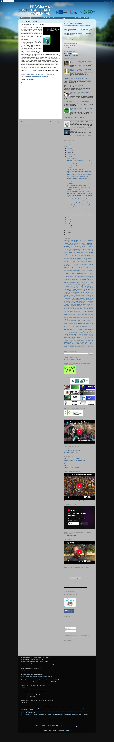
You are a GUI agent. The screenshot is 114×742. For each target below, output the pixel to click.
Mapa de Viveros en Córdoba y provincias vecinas (76, 101)
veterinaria (78, 345)
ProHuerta (86, 322)
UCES (65, 342)
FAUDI (78, 287)
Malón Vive (66, 304)
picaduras (85, 317)
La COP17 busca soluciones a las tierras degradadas (34, 676)
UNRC (86, 342)
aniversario (76, 246)
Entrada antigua (55, 122)
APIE (85, 246)
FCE (87, 287)
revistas (79, 331)
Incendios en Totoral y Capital (28, 663)
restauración (66, 331)
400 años (66, 240)
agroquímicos (84, 243)
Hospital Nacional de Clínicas (70, 296)
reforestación (71, 326)
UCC (92, 340)
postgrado (66, 320)
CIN (64, 259)
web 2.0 (82, 346)
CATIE (79, 255)
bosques (66, 254)
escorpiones (74, 282)
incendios (79, 298)
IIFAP (70, 298)
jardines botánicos (72, 301)
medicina (66, 305)
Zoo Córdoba (67, 348)
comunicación (72, 262)
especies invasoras (71, 284)
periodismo (66, 317)
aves (84, 249)
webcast (85, 346)
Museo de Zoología (73, 311)
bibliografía (91, 250)
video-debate (83, 345)
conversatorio (80, 269)
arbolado (91, 246)
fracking (87, 290)
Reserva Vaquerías (82, 329)
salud (69, 332)
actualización (70, 241)
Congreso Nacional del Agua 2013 (75, 169)
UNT (92, 342)
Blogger (68, 730)
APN (87, 246)
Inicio (42, 122)
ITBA (84, 299)
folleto (92, 289)
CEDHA (85, 255)
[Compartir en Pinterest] (53, 74)
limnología (81, 302)
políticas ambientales (89, 319)
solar (75, 335)
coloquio (91, 261)
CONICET (66, 265)
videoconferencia (90, 345)
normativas (84, 311)
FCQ (65, 289)
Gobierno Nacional (89, 293)
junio (68, 219)
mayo (68, 221)
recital (84, 323)
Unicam (78, 342)
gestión (91, 292)
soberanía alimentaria (88, 334)
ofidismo (66, 313)
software (71, 335)
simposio (81, 334)
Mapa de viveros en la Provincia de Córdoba (75, 359)
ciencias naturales (87, 258)
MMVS (69, 308)
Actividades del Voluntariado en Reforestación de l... (79, 209)
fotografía (81, 290)
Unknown (68, 47)
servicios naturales (68, 334)
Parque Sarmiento (89, 314)
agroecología (77, 243)
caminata (80, 254)
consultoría (81, 267)
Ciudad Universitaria (78, 259)
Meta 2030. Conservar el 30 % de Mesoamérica (32, 678)
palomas (79, 314)
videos (65, 346)
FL (86, 289)
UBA (87, 340)
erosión (69, 282)
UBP (89, 340)
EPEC (65, 282)
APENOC (81, 246)
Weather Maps (46, 725)
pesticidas (71, 317)
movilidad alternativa (88, 308)
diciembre (69, 148)
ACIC (85, 240)
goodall (65, 295)
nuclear (91, 311)
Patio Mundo (85, 315)
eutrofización (66, 286)
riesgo (83, 331)
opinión (76, 313)
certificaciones (66, 258)
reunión (76, 331)
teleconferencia (90, 337)
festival (74, 289)
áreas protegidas (78, 247)
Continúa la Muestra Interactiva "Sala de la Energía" (79, 193)
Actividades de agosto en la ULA (75, 211)
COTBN (68, 270)
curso (84, 272)
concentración (82, 262)
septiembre (70, 154)
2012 (67, 230)
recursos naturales (73, 325)
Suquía (65, 337)
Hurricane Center (59, 725)
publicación (66, 323)
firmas (84, 289)
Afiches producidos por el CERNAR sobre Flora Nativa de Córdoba (80, 70)
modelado (77, 308)
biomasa (78, 252)
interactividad (66, 299)
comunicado (77, 262)
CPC (71, 270)
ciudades (91, 259)
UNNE (83, 342)
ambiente (28, 76)
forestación (72, 290)
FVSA (79, 292)
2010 (67, 234)
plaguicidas (69, 319)
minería (91, 305)
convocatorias (86, 269)
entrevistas (87, 281)
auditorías (78, 249)
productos (77, 322)
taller (78, 337)
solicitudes (78, 335)
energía (82, 281)
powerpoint (70, 320)
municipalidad (78, 310)
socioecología (66, 335)
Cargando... (24, 670)
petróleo (80, 317)
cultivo (84, 270)
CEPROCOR (80, 257)
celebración (90, 255)
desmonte (90, 275)
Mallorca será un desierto (27, 693)
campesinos (90, 254)
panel (82, 314)
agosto (69, 156)
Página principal (25, 18)
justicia (37, 76)
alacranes (79, 244)
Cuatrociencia (75, 270)
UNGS (75, 342)
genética (87, 292)
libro (40, 76)
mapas (78, 304)
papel (85, 314)
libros (78, 302)
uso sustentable (82, 343)
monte (81, 308)
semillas (81, 332)
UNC (72, 342)
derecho (82, 273)
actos (65, 241)
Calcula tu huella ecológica (70, 465)
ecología (86, 278)
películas (91, 316)
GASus (83, 292)
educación (84, 279)
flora (89, 289)
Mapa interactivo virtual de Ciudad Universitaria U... (45, 18)
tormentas (80, 338)
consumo (86, 267)
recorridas (66, 325)
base (80, 250)
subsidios (86, 335)
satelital (74, 332)
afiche (85, 241)
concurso (66, 264)
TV (85, 340)
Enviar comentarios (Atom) (34, 125)
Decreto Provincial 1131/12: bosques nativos (77, 176)
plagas (65, 319)
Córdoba (91, 269)
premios (75, 320)
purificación (71, 323)
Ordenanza (70, 314)
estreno (86, 284)
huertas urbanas (89, 296)
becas (87, 250)
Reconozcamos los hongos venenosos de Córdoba (76, 85)
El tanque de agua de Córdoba (71, 452)
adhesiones (81, 241)
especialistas (85, 282)
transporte (74, 340)
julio (68, 217)
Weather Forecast (39, 725)
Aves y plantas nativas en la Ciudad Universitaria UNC (74, 18)
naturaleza (79, 311)
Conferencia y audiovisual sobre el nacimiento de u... (80, 215)
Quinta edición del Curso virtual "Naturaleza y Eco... (79, 204)
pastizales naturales (73, 315)
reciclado (80, 323)
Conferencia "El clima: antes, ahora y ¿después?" (79, 207)
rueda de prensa (89, 331)
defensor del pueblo (68, 273)
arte (92, 247)
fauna (81, 287)
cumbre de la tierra (68, 272)
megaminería (71, 305)
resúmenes (72, 331)
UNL (81, 342)
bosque (91, 252)
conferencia (72, 264)
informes (84, 298)
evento (33, 76)
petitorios (77, 317)
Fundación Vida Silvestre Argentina (71, 292)
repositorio (77, 326)
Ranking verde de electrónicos (71, 467)
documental (90, 276)
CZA (88, 272)
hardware (82, 295)
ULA (68, 342)
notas (89, 311)
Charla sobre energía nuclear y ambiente (74, 117)
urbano (69, 343)
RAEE (75, 323)
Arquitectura (88, 247)
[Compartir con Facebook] (52, 74)
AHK (72, 244)
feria (71, 289)
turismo (82, 340)
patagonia (80, 315)
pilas (88, 317)
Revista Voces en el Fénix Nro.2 (72, 450)
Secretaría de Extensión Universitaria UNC (74, 460)
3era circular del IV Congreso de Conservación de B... (80, 163)
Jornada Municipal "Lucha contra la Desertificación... (79, 187)
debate (91, 272)
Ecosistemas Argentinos (75, 279)
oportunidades (82, 313)
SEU (75, 334)
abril (68, 223)
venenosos (72, 345)
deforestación (76, 273)
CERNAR (85, 257)
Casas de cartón (25, 696)
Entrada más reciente (28, 122)
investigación (77, 299)
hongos (91, 295)
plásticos (78, 319)
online (73, 313)
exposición (66, 287)
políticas (82, 319)
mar (81, 304)
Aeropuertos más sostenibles (28, 694)
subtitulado (91, 335)
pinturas (91, 317)
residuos (90, 329)
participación (66, 315)
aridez (83, 247)
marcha (84, 304)
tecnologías (84, 337)
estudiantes (90, 284)
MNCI (72, 308)
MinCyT (81, 305)
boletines (86, 252)
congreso (90, 264)
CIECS (81, 258)
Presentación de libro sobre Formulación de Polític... (79, 191)
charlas (78, 258)
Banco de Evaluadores (74, 250)
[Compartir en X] (50, 74)
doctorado (85, 276)
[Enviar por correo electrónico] (47, 74)
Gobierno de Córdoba (80, 293)
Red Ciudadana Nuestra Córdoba (85, 325)
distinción (77, 276)
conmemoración (73, 265)
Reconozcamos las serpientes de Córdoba (80, 61)
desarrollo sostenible (69, 275)
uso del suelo (74, 343)
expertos (91, 286)
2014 (67, 144)
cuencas (80, 270)
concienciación (89, 262)
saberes (65, 332)
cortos (65, 270)
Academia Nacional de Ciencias (76, 240)
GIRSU (65, 293)
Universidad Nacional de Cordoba (72, 458)
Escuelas (79, 282)
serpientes (91, 332)
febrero (69, 227)
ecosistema (66, 279)
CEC (82, 255)
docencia (81, 276)
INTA (92, 298)
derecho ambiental (88, 273)
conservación (74, 267)
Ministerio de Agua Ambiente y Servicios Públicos (73, 307)
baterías (83, 250)
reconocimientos (89, 323)
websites (89, 346)
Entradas (68, 628)
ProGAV (81, 322)
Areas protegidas (68, 247)
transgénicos (90, 338)
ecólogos (91, 278)
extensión (71, 287)
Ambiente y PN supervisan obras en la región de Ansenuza (35, 664)
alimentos (84, 244)
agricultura (90, 241)
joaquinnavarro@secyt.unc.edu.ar (73, 39)
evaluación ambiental (74, 286)
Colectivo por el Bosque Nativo (71, 261)
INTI (73, 299)
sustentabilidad (72, 337)
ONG (69, 313)
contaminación (73, 269)
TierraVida (72, 338)
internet (70, 299)
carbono (71, 255)
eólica (92, 281)
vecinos (91, 343)
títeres (76, 338)
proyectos (91, 322)
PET (74, 317)
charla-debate (73, 258)
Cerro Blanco (90, 257)
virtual (69, 346)
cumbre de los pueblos (78, 272)
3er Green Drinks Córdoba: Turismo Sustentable (78, 198)
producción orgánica (88, 320)
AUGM (81, 249)
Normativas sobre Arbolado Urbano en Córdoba (75, 78)
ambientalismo (90, 244)
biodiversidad (72, 252)
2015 (67, 142)
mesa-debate (77, 305)
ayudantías (66, 250)
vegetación (66, 345)
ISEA (81, 299)
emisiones (71, 281)
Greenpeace (77, 295)
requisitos (82, 326)
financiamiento (79, 289)
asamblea (70, 249)
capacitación (66, 255)
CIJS (92, 258)
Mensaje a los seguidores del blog (29, 659)
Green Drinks (70, 295)
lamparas (91, 301)
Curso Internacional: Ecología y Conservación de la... (80, 174)
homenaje (87, 295)
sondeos (82, 335)
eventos (86, 286)
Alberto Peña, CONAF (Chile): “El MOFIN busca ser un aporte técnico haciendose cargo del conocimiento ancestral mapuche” (52, 714)
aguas (68, 244)
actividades (90, 240)
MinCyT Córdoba (86, 305)
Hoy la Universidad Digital (70, 462)
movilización (66, 310)
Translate (75, 55)
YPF (92, 346)
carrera (75, 255)
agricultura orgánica (68, 243)
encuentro (77, 281)
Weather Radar (52, 725)
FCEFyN (91, 287)
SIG (77, 334)
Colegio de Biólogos (84, 261)
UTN (88, 343)
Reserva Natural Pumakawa (86, 328)
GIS (69, 293)
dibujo (65, 276)
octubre (69, 152)
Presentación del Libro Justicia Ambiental (77, 200)
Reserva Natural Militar (74, 328)
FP (84, 290)
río (85, 331)
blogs (82, 252)
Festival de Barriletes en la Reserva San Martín (78, 185)
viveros (72, 346)
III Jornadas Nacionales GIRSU (74, 189)
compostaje (66, 262)
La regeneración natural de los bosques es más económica (35, 681)
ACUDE (75, 241)
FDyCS (68, 289)
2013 (67, 146)
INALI (76, 298)
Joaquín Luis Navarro (71, 45)
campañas (84, 254)
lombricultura (90, 302)
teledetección (66, 338)
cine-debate (69, 259)
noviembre (69, 150)
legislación (66, 302)
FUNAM (91, 290)
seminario (85, 332)
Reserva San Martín (70, 329)
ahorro (75, 244)
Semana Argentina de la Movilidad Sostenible (78, 202)
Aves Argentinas (89, 249)
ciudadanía (86, 259)
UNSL (90, 342)
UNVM (65, 343)
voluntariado (77, 346)
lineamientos (85, 302)
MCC (92, 304)
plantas (74, 319)
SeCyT (77, 332)
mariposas (88, 304)
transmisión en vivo (68, 340)
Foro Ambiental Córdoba (70, 463)
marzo (68, 225)
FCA (85, 287)
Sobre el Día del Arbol (72, 158)
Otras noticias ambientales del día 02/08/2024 (32, 661)
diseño (68, 276)
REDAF (65, 326)
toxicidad (85, 338)
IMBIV (73, 298)
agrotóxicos (90, 243)
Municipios (85, 310)
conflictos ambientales (82, 264)
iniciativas (88, 298)
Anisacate (71, 246)
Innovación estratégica (69, 448)
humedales (66, 298)
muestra (72, 310)
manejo (71, 304)
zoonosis (71, 348)
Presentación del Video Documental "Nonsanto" (78, 213)
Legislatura (71, 302)
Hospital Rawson (81, 296)
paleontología (75, 314)
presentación (45, 76)
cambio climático (73, 254)
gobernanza (72, 293)
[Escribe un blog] (49, 74)
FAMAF (75, 287)
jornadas (83, 301)
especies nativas (80, 284)
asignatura (74, 249)
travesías (78, 340)
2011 (67, 232)
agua (65, 244)
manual (75, 304)
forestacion (66, 290)
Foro (77, 290)
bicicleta (65, 252)
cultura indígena (89, 270)
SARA (71, 332)
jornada (78, 301)
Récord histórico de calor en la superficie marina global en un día (37, 679)
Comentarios (69, 630)
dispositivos (72, 276)
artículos (66, 249)
